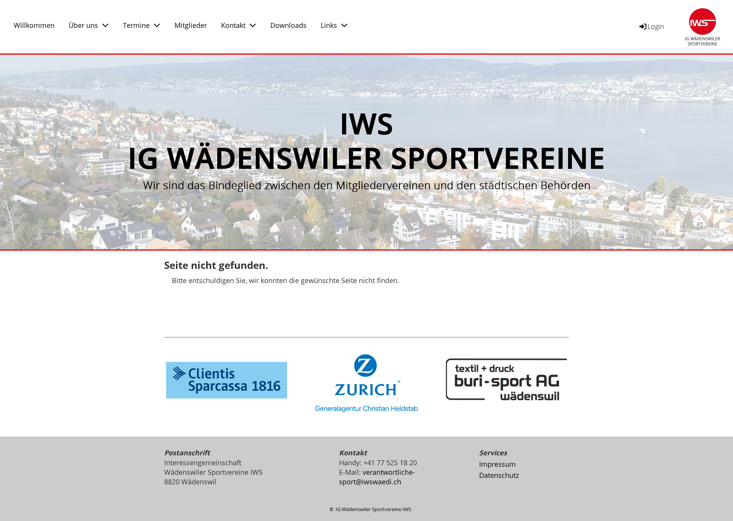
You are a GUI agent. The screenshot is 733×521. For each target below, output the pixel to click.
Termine (136, 25)
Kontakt (233, 25)
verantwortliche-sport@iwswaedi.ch (377, 477)
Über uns (83, 25)
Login (655, 26)
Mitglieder (190, 25)
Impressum (497, 464)
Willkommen (34, 25)
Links (329, 25)
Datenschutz (499, 475)
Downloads (288, 25)
